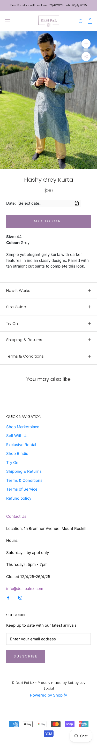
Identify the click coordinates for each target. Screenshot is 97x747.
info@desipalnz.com (24, 588)
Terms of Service (22, 489)
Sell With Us (17, 435)
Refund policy (18, 498)
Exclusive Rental (21, 444)
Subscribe (26, 656)
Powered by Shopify (48, 695)
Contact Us (16, 516)
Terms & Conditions (25, 356)
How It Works (18, 290)
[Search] (81, 21)
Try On (12, 323)
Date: (11, 203)
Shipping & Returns (24, 339)
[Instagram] (20, 598)
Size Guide (16, 306)
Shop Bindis (17, 453)
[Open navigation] (7, 21)
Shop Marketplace (22, 426)
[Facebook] (8, 598)
